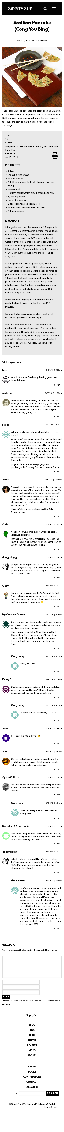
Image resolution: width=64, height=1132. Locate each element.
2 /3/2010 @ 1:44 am (54, 680)
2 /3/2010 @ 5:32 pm (54, 524)
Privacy (31, 1104)
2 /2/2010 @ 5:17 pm (54, 826)
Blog (32, 1025)
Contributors (32, 1077)
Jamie (5, 479)
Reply (57, 385)
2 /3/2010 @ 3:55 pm (54, 557)
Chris (5, 524)
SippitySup (20, 8)
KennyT (6, 679)
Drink (32, 1035)
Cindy (5, 586)
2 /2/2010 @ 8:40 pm (54, 728)
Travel (32, 1040)
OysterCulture (10, 777)
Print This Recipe (55, 155)
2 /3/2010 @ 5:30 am (54, 656)
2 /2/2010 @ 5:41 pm (54, 752)
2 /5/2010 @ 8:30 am (54, 425)
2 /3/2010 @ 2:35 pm (54, 586)
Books (32, 1072)
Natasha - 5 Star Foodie (15, 826)
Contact (32, 1082)
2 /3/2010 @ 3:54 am (54, 615)
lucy (4, 370)
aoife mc (7, 393)
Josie (5, 728)
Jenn (4, 751)
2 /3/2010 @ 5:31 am (54, 705)
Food (32, 1030)
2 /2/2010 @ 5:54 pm (54, 803)
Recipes (32, 1055)
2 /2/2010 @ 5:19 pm (54, 777)
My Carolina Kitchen (13, 614)
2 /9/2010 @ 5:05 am (54, 370)
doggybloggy (9, 557)
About (32, 1067)
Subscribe (32, 1087)
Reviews (32, 1045)
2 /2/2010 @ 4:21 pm (54, 852)
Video (32, 1050)
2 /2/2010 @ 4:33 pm (54, 881)
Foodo (5, 425)
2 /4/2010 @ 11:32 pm (53, 480)
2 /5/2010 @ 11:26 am (53, 393)
